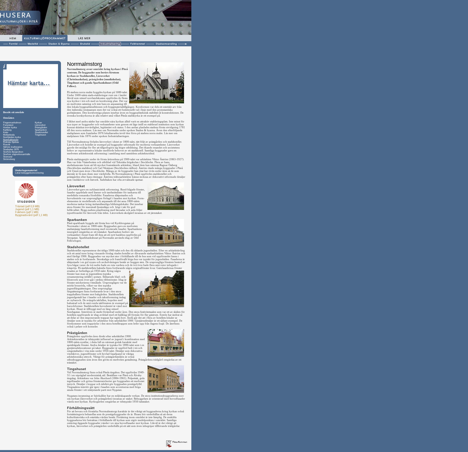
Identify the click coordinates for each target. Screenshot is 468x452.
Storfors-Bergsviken (13, 152)
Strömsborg (9, 159)
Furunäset (8, 125)
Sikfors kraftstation (12, 147)
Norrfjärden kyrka (12, 137)
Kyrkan (38, 122)
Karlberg (7, 130)
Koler (5, 132)
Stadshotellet (41, 132)
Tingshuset (40, 135)
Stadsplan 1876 (11, 149)
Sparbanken (41, 130)
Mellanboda (9, 135)
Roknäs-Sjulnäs (11, 142)
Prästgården (41, 127)
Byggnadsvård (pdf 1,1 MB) (31, 215)
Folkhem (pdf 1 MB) (27, 212)
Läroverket (40, 125)
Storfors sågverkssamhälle (16, 154)
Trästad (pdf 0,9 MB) (27, 206)
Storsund (7, 157)
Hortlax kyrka (10, 127)
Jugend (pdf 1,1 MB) (27, 209)
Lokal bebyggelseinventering (29, 173)
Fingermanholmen (12, 122)
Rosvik (6, 144)
